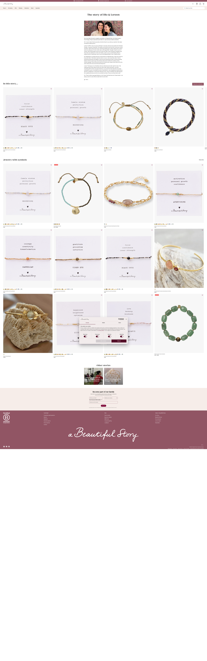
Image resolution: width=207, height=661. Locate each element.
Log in (197, 4)
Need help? (46, 412)
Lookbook (107, 422)
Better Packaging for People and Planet (113, 380)
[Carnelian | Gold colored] (7, 148)
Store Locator (107, 415)
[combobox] (194, 8)
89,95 (155, 292)
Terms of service (180, 448)
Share (87, 79)
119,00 (4, 357)
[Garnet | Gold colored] (8, 148)
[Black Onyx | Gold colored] (5, 148)
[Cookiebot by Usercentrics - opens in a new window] (119, 319)
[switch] (97, 336)
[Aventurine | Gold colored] (4, 148)
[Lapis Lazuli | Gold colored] (156, 148)
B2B (105, 412)
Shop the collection (198, 84)
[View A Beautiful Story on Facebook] (6, 446)
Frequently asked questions (49, 415)
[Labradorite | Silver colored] (16, 148)
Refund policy (170, 448)
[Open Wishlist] (200, 3)
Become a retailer (108, 417)
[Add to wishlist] (51, 89)
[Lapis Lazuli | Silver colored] (18, 148)
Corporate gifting (108, 420)
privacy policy (101, 330)
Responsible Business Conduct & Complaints (197, 448)
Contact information (186, 448)
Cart (203, 4)
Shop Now (201, 159)
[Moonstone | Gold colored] (13, 148)
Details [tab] (103, 322)
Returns (45, 417)
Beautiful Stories (158, 417)
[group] (103, 119)
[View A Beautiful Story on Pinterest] (9, 446)
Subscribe (103, 405)
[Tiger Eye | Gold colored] (12, 148)
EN (192, 3)
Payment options (47, 420)
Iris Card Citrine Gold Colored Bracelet (59, 356)
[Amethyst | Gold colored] (104, 148)
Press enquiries (47, 422)
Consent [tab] (87, 322)
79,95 (105, 227)
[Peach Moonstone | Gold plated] (106, 224)
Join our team (158, 420)
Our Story (157, 415)
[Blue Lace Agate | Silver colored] (20, 148)
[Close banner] (126, 319)
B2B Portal (107, 419)
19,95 (4, 227)
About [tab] (119, 322)
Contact (45, 424)
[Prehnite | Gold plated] (4, 354)
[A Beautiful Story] (8, 4)
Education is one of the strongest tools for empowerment (92, 379)
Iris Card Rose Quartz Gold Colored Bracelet (110, 356)
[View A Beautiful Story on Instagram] (4, 446)
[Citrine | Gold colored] (10, 148)
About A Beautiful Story (160, 412)
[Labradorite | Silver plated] (104, 224)
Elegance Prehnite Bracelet (7, 356)
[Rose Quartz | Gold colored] (15, 148)
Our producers (158, 419)
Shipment (46, 419)
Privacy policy (175, 448)
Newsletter (157, 422)
